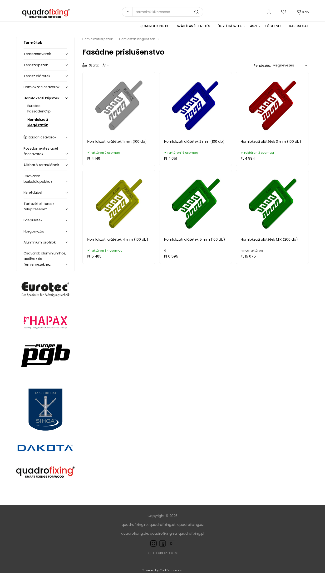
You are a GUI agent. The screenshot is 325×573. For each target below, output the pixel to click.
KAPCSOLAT (299, 26)
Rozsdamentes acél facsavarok (41, 151)
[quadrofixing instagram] (153, 543)
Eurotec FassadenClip (39, 108)
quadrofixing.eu (163, 533)
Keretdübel (33, 192)
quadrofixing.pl (191, 533)
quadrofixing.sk (162, 524)
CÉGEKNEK (273, 26)
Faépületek (33, 220)
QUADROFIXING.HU (154, 26)
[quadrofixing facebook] (161, 543)
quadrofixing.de (134, 533)
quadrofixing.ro (135, 524)
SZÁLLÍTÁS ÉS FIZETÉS (193, 26)
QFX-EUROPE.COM (162, 553)
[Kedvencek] (283, 12)
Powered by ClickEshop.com (162, 570)
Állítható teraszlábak (41, 164)
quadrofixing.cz (190, 524)
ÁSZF (254, 26)
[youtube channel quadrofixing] (171, 543)
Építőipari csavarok (40, 137)
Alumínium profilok (40, 242)
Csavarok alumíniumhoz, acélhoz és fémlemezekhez (45, 259)
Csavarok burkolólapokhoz (38, 179)
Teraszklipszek (36, 65)
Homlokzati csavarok (41, 87)
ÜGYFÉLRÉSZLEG (230, 26)
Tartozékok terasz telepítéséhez (39, 206)
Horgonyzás (34, 231)
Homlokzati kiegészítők (37, 122)
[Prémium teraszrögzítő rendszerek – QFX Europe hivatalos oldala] (45, 472)
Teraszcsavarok (37, 53)
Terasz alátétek (37, 76)
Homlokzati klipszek (41, 98)
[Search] (127, 12)
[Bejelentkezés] (269, 12)
